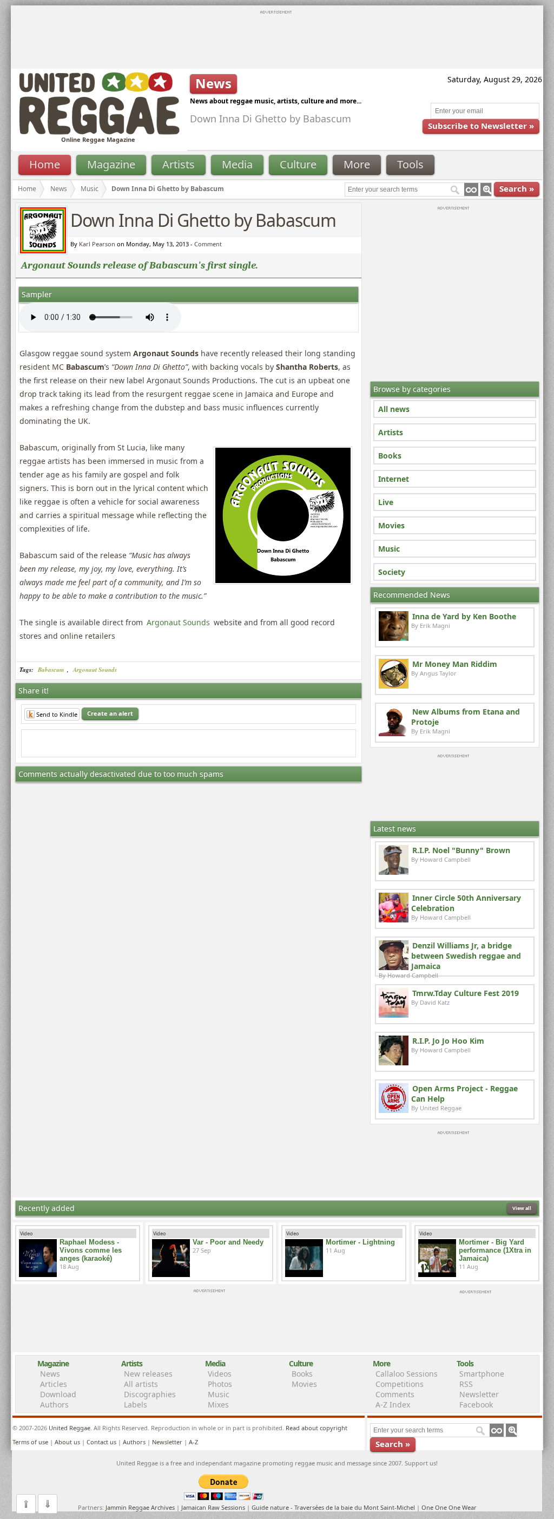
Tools (410, 164)
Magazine (111, 164)
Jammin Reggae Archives (140, 1507)
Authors (54, 1404)
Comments (394, 1394)
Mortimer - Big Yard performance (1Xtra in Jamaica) (495, 1250)
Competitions (399, 1384)
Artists (178, 164)
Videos (220, 1374)
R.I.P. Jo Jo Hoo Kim (448, 1041)
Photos (220, 1384)
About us (67, 1442)
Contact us (101, 1442)
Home (44, 164)
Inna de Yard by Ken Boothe (464, 616)
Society (391, 572)
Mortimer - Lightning (360, 1242)
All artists (141, 1384)
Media (237, 164)
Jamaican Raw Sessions (213, 1507)
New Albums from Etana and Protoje (465, 716)
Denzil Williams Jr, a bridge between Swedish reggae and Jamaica (466, 955)
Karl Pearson (97, 244)
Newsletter (479, 1394)
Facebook (476, 1404)
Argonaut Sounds (178, 622)
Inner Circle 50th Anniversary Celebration (466, 903)
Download (58, 1394)
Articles (53, 1384)
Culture (298, 164)
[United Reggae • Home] (99, 132)
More (357, 164)
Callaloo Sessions (406, 1374)
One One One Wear (449, 1507)
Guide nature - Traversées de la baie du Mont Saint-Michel (333, 1507)
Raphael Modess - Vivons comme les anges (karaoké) (91, 1250)
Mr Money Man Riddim (454, 664)
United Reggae (69, 1428)
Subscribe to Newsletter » (481, 125)
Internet (393, 479)
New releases (148, 1374)
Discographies (150, 1394)
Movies (391, 525)
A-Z (193, 1442)
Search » (516, 188)
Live (385, 502)
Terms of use (30, 1442)
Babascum (51, 669)
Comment (208, 244)
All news (394, 409)
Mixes (218, 1404)
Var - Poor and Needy (228, 1242)
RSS (466, 1384)
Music (89, 188)
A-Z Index (392, 1404)
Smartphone (481, 1374)
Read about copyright (316, 1428)
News (58, 188)
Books (389, 455)
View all (521, 1208)
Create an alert (110, 713)
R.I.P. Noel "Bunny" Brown (461, 850)
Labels (135, 1404)
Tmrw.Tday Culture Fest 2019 (465, 993)
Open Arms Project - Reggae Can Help (464, 1093)
